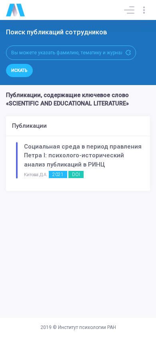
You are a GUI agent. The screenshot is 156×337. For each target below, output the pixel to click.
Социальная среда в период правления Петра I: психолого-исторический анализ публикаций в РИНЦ (83, 155)
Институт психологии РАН (87, 327)
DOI (76, 174)
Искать (19, 70)
